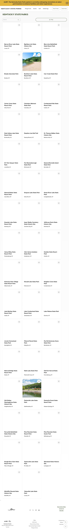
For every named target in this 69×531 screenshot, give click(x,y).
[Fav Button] (19, 25)
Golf (40, 8)
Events (35, 8)
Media (61, 522)
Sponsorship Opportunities (34, 526)
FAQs (34, 520)
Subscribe (61, 510)
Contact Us (61, 508)
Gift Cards (34, 522)
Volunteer (61, 524)
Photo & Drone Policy (34, 524)
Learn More (67, 3)
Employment (61, 520)
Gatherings (45, 8)
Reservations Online (61, 506)
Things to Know (34, 527)
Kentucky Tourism (7, 523)
